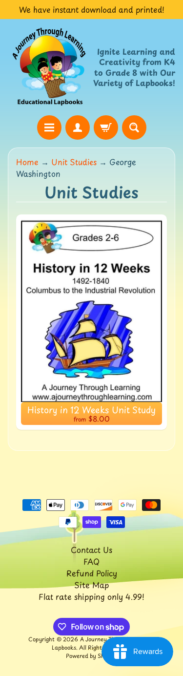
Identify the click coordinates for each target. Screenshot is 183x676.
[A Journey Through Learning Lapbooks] (50, 67)
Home (27, 162)
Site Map (91, 585)
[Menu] (49, 127)
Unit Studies (74, 162)
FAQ (91, 561)
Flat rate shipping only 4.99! (91, 596)
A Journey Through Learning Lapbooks (103, 643)
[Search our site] (134, 127)
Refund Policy (91, 573)
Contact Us (91, 549)
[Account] (77, 127)
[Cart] (106, 127)
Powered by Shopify (92, 656)
